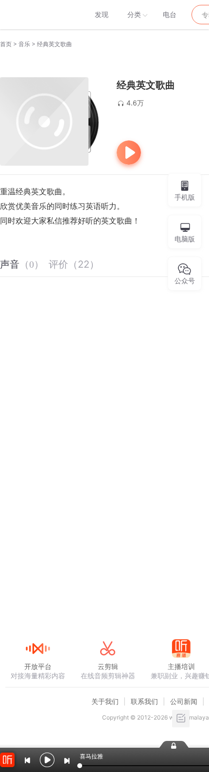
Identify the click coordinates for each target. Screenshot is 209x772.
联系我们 (144, 701)
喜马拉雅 (37, 14)
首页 (6, 44)
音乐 (24, 44)
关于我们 (105, 701)
